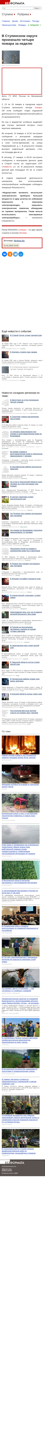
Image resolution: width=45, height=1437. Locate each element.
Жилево (23, 233)
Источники (25, 21)
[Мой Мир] (20, 254)
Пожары (22, 25)
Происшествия (9, 25)
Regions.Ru (19, 241)
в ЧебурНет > (34, 25)
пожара (38, 107)
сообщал (22, 230)
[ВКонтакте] (4, 254)
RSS (16, 1173)
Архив (15, 21)
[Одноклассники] (9, 254)
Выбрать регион (7, 1170)
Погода (35, 21)
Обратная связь (7, 1169)
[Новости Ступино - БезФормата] (12, 2)
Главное (6, 21)
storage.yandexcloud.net (13, 65)
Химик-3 (7, 167)
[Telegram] (15, 254)
